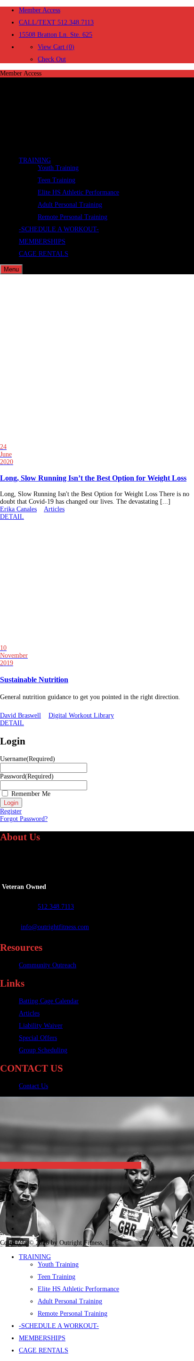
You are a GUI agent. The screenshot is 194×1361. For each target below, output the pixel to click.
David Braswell (20, 715)
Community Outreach (47, 965)
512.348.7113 (56, 906)
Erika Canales (18, 509)
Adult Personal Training (70, 204)
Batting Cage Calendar (49, 1001)
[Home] (70, 146)
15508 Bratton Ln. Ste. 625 (55, 34)
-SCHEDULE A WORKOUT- (59, 229)
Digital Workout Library (81, 715)
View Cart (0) (56, 47)
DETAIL (12, 516)
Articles (54, 509)
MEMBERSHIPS (42, 241)
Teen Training (56, 180)
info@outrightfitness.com (55, 926)
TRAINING (35, 160)
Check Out (52, 59)
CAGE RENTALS (43, 253)
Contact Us (33, 1086)
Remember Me (30, 793)
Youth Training (58, 167)
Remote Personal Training (72, 216)
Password (27, 776)
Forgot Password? (24, 818)
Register (11, 811)
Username (27, 758)
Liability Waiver (41, 1025)
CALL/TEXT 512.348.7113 (56, 22)
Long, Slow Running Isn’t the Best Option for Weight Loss (93, 477)
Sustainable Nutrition (34, 679)
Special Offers (38, 1037)
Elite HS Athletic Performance (78, 192)
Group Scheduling (43, 1050)
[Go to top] (70, 1165)
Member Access (39, 10)
